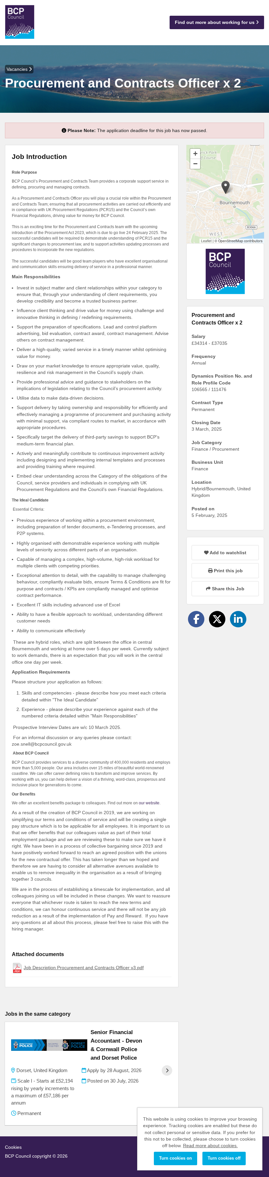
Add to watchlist (227, 552)
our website (149, 803)
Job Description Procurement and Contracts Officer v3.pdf (84, 967)
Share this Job (227, 588)
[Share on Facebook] (196, 619)
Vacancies (18, 69)
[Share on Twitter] (217, 619)
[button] (225, 187)
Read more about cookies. (210, 1145)
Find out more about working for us (215, 22)
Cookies (13, 1147)
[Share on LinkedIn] (238, 619)
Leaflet (206, 240)
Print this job (228, 570)
